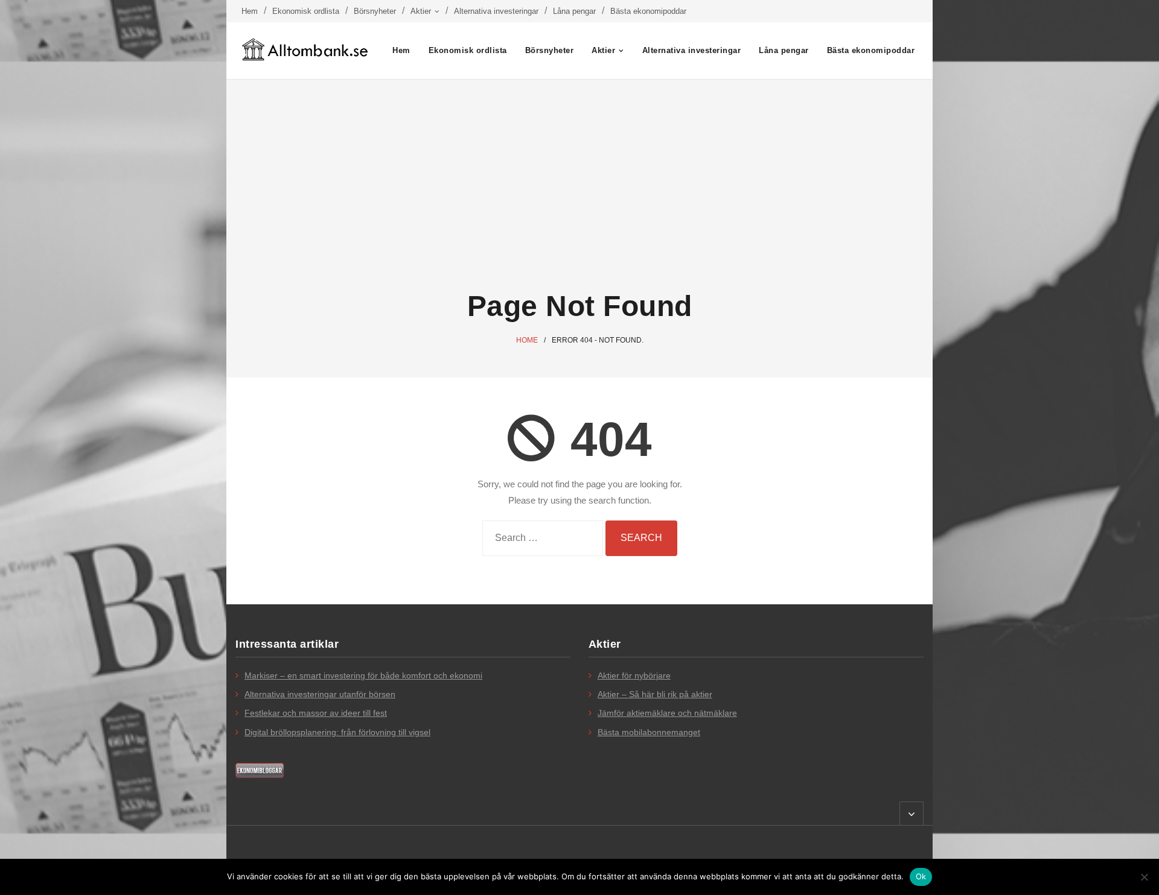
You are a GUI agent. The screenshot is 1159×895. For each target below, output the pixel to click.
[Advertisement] (579, 185)
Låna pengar (574, 11)
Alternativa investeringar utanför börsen (319, 694)
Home (527, 340)
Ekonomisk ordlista (305, 11)
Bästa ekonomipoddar (648, 11)
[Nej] (1144, 877)
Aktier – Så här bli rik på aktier (655, 694)
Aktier (420, 11)
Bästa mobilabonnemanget (649, 732)
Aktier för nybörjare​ (634, 675)
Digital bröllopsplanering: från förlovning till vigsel (337, 732)
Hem (249, 11)
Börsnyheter (375, 11)
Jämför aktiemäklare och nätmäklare (667, 713)
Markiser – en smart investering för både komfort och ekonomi (363, 675)
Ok (921, 876)
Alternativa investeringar (496, 11)
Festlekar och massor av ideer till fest (315, 713)
